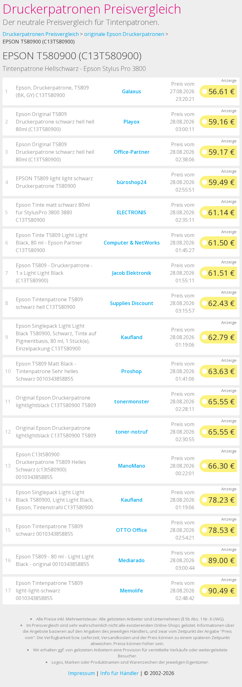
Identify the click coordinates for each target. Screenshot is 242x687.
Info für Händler (119, 673)
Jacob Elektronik (131, 272)
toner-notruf (131, 431)
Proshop (131, 371)
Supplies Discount (131, 303)
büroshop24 (131, 182)
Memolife (131, 590)
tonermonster (131, 401)
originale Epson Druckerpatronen (124, 34)
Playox (132, 121)
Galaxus (131, 91)
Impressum (81, 673)
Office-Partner (132, 151)
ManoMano (131, 465)
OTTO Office (131, 530)
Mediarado (131, 560)
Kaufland (131, 337)
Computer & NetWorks (132, 242)
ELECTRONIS (131, 212)
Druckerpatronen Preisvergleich (92, 8)
